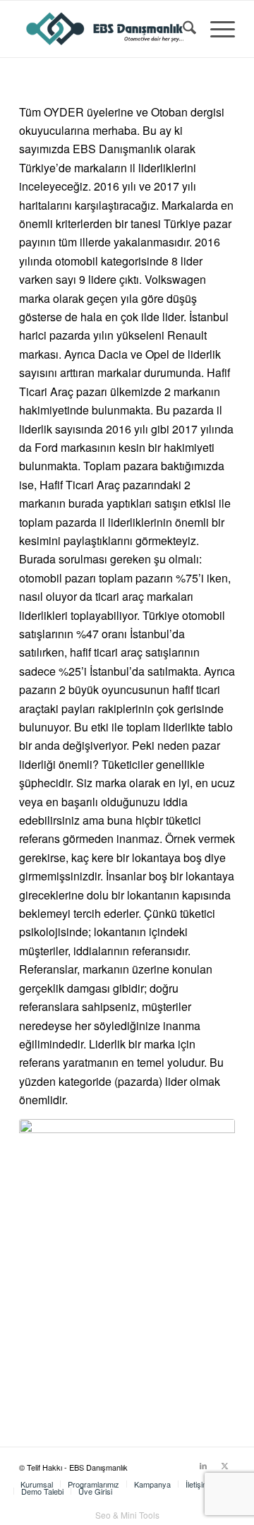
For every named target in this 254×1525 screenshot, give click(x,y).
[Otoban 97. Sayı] (127, 1261)
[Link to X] (224, 1465)
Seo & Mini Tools (127, 1515)
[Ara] (182, 29)
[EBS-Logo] (105, 29)
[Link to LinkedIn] (203, 1465)
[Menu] (215, 29)
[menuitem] (182, 29)
